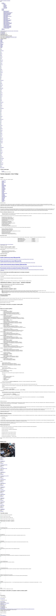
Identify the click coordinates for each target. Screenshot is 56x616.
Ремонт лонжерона (3, 483)
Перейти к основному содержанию (5, 0)
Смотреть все (2, 270)
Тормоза (3, 186)
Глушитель (3, 195)
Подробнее (1, 459)
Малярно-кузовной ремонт (7, 13)
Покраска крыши (2, 494)
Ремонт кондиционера (7, 18)
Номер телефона (2, 37)
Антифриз (3, 194)
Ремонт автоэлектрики (7, 14)
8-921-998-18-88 (2, 32)
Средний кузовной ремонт (7, 26)
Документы (5, 5)
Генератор (3, 189)
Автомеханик (4, 180)
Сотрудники (5, 7)
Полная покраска (2, 490)
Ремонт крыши (6, 19)
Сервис (3, 192)
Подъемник (3, 200)
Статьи (3, 9)
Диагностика (4, 182)
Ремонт (3, 181)
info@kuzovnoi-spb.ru (3, 604)
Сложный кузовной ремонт (7, 25)
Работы (3, 8)
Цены (3, 28)
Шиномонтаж (4, 185)
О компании (3, 3)
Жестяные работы (6, 11)
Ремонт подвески (6, 21)
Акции (5, 4)
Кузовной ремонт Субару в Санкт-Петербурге (6, 244)
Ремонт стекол (2, 505)
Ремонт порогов (2, 501)
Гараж (3, 201)
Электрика (3, 188)
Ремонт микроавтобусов (7, 20)
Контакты (3, 29)
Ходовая (3, 199)
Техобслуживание (4, 193)
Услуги (3, 10)
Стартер (3, 190)
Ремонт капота (6, 17)
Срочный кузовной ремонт (7, 27)
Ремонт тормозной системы (7, 23)
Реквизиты (5, 6)
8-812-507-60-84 (2, 601)
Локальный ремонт (3, 479)
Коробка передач (4, 196)
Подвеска (3, 187)
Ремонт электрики (2, 457)
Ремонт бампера (6, 15)
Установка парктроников (3, 464)
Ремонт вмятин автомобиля (7, 16)
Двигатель (3, 197)
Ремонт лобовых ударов (3, 468)
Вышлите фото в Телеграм (4, 34)
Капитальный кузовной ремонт (8, 12)
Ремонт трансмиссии (6, 24)
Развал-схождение (2, 472)
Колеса (3, 184)
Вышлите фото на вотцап (4, 253)
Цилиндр (3, 198)
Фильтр (3, 183)
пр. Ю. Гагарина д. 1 (3, 615)
